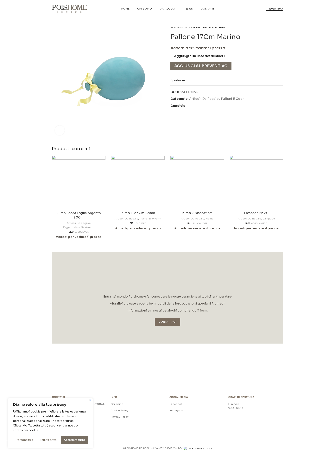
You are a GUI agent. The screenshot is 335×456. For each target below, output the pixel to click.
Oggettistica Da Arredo (78, 227)
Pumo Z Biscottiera (197, 213)
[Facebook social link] (190, 105)
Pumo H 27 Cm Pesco (138, 213)
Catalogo (187, 27)
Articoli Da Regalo (204, 99)
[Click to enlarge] (60, 130)
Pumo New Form (150, 218)
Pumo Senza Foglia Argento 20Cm (78, 215)
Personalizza (24, 440)
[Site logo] (69, 8)
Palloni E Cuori (233, 99)
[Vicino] (90, 400)
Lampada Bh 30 (256, 213)
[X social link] (195, 105)
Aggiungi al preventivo (201, 66)
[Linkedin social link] (204, 105)
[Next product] (281, 27)
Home (174, 27)
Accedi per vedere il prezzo (197, 48)
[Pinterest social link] (199, 105)
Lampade (269, 218)
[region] (50, 423)
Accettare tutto (74, 440)
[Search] (261, 9)
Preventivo (274, 8)
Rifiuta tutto (48, 440)
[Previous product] (273, 27)
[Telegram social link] (208, 105)
